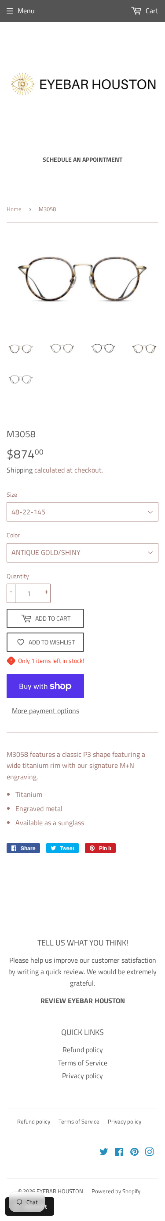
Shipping (20, 470)
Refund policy (82, 1049)
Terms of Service (82, 1062)
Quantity (18, 576)
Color (13, 535)
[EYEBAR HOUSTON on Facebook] (119, 1152)
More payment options (45, 710)
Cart (151, 10)
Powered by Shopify (116, 1191)
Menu (26, 10)
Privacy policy (82, 1075)
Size (12, 494)
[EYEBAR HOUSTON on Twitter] (103, 1152)
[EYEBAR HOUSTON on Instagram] (149, 1152)
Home (14, 209)
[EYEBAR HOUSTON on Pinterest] (134, 1152)
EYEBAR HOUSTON (60, 1191)
